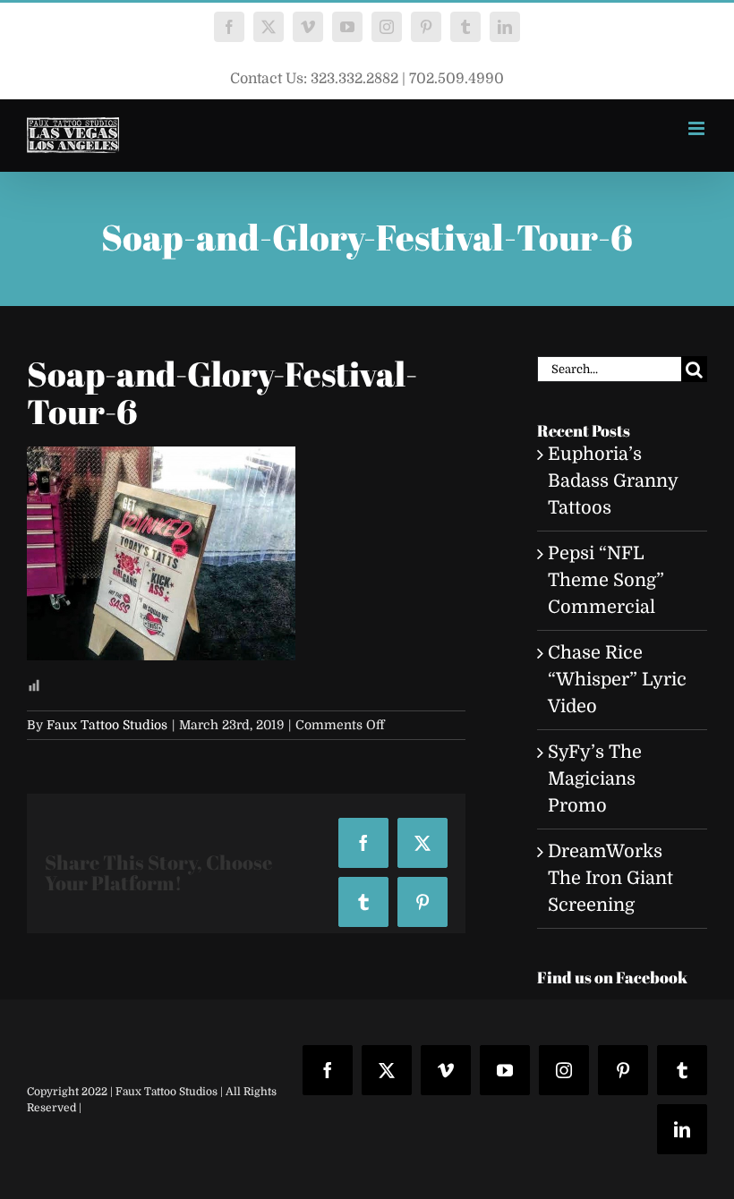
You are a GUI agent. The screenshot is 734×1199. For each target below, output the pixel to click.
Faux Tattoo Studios (107, 725)
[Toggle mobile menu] (697, 128)
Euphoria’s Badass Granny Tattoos (613, 481)
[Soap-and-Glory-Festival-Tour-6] (161, 459)
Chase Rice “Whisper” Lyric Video (617, 679)
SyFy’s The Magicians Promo (595, 779)
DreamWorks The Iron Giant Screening (610, 878)
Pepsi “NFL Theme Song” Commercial (606, 580)
